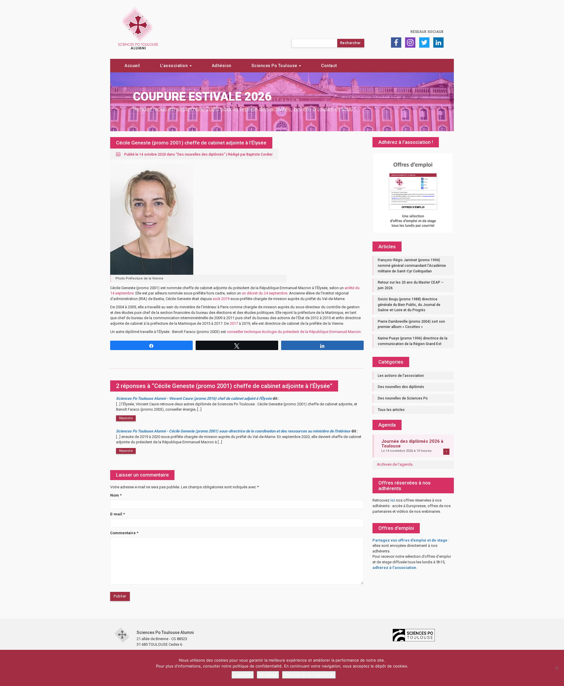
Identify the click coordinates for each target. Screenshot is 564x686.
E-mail (117, 514)
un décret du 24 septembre (264, 293)
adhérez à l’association (394, 567)
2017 (234, 323)
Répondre (126, 418)
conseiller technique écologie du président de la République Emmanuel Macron (294, 331)
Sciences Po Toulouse (274, 65)
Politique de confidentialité (308, 674)
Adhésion (221, 65)
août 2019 (221, 299)
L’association (174, 65)
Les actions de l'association (401, 376)
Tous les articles (391, 410)
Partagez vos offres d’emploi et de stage (409, 540)
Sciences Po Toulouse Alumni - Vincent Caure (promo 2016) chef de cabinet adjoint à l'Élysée (194, 398)
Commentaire (124, 533)
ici (392, 500)
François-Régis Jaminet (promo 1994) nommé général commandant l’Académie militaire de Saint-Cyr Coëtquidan (412, 265)
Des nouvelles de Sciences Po (403, 398)
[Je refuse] (557, 668)
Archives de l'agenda (394, 464)
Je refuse (268, 674)
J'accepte (242, 674)
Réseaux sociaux (427, 32)
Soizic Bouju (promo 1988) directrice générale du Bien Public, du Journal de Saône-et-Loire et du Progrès (409, 304)
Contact (329, 65)
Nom (116, 495)
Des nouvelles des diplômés (200, 154)
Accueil (132, 65)
